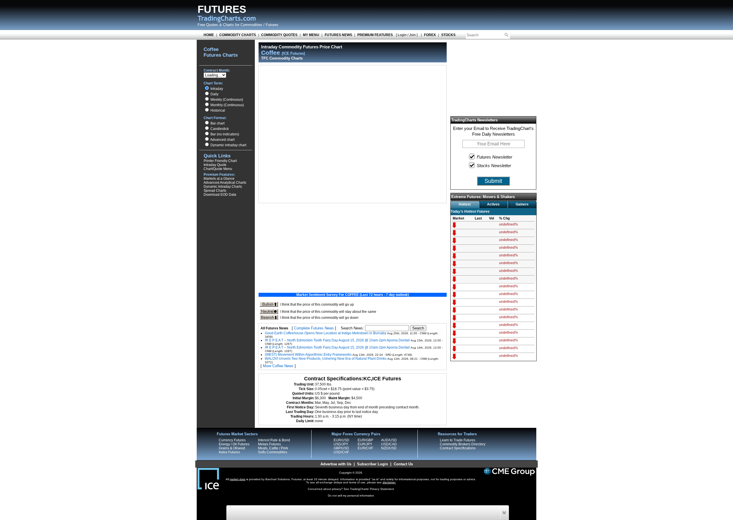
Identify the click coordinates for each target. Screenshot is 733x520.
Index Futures (229, 452)
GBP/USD (341, 448)
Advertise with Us (335, 464)
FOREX (430, 35)
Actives (493, 204)
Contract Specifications (458, 448)
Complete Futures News (314, 328)
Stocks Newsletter (494, 165)
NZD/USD (389, 448)
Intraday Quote (215, 165)
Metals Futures (269, 444)
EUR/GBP (365, 440)
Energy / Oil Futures (234, 444)
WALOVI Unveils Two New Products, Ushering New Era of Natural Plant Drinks (326, 359)
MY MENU (311, 35)
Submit (493, 181)
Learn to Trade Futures (457, 440)
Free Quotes (208, 25)
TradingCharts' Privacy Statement (372, 489)
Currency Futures (232, 440)
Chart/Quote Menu (218, 169)
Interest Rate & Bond (274, 440)
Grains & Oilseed (232, 448)
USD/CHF (341, 452)
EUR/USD (341, 440)
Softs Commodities (272, 452)
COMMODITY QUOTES (279, 35)
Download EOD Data (220, 195)
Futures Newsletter (494, 157)
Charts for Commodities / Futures (250, 25)
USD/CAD (389, 444)
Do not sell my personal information (351, 495)
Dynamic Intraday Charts (223, 187)
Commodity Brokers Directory (462, 444)
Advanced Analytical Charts (225, 183)
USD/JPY (341, 444)
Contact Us (403, 464)
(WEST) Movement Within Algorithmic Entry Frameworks (308, 355)
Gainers (522, 204)
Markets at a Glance (219, 179)
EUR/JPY (365, 444)
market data (237, 479)
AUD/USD (389, 440)
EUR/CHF (365, 448)
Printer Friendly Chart (220, 161)
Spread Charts (215, 191)
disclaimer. (389, 482)
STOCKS (448, 35)
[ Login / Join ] (406, 35)
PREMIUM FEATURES (375, 35)
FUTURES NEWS (338, 35)
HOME (209, 35)
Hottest (465, 204)
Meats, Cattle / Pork (273, 448)
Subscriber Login (372, 464)
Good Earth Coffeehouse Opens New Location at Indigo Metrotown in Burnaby (325, 333)
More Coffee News (278, 366)
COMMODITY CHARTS (237, 35)
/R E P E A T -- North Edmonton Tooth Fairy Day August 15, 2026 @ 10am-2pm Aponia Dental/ (337, 340)
